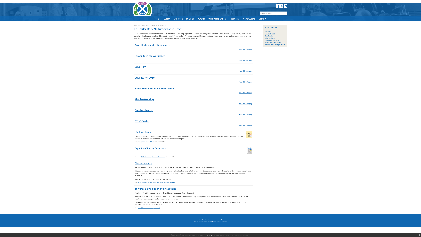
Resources (141, 25)
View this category (245, 49)
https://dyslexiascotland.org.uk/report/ (149, 208)
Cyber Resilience (270, 38)
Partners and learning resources (275, 45)
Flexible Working (144, 99)
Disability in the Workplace (150, 55)
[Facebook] (278, 6)
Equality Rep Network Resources (156, 25)
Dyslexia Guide (143, 132)
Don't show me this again (241, 235)
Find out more (229, 235)
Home (135, 25)
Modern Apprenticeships (273, 42)
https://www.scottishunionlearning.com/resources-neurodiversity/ (156, 182)
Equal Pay (140, 66)
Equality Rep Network (272, 40)
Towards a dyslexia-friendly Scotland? (156, 188)
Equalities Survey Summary (150, 148)
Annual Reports (270, 34)
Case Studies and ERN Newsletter (153, 45)
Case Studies (269, 36)
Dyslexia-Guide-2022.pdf (147, 142)
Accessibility (219, 220)
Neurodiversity (143, 163)
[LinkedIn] (285, 6)
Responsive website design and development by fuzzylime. (210, 222)
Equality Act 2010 (145, 77)
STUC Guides (142, 121)
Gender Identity (144, 110)
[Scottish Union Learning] (142, 8)
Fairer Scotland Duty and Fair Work (154, 88)
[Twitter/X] (281, 6)
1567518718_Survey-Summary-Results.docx (153, 157)
